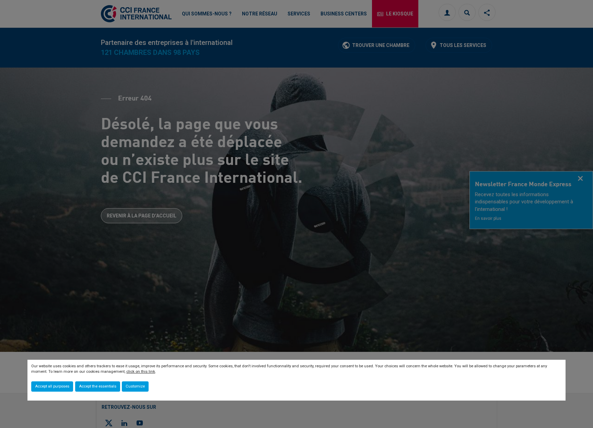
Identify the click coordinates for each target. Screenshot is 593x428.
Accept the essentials (97, 386)
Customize (135, 386)
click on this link (140, 371)
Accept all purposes (52, 386)
